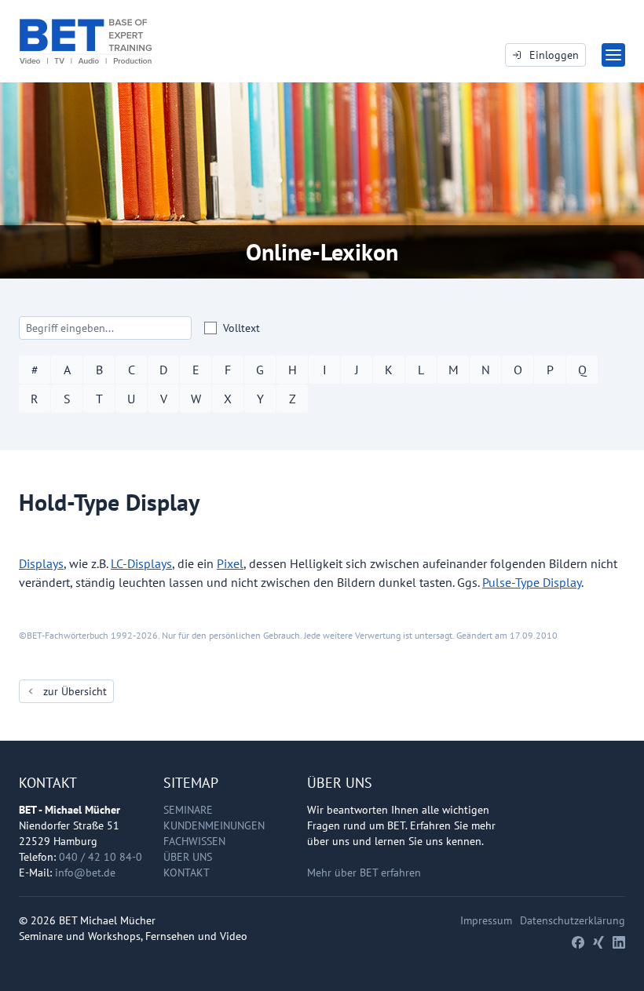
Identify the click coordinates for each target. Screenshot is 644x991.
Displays (41, 563)
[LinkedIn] (619, 942)
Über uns (187, 857)
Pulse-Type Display (531, 582)
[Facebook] (578, 942)
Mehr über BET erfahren (364, 872)
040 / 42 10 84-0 (100, 857)
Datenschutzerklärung (572, 920)
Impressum (486, 920)
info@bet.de (85, 872)
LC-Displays (141, 563)
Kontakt (186, 872)
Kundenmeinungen (214, 825)
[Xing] (598, 942)
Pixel (230, 563)
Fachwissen (194, 841)
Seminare (188, 810)
